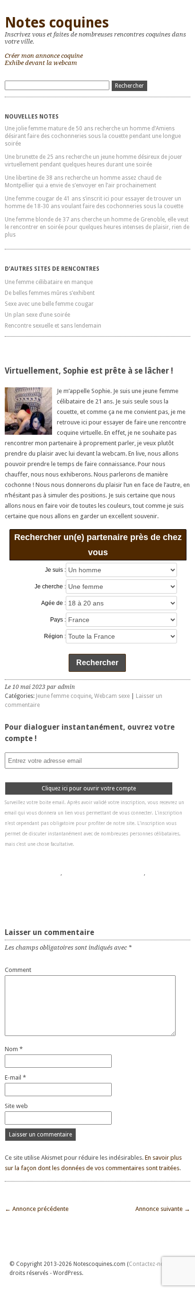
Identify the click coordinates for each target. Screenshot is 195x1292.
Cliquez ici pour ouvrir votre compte (89, 788)
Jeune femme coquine (63, 696)
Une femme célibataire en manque (49, 282)
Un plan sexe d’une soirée (37, 315)
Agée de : (53, 603)
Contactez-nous (149, 1264)
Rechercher (97, 663)
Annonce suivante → (162, 1208)
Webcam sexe (112, 696)
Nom (14, 1049)
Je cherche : (50, 586)
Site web (16, 1105)
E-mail (15, 1077)
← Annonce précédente (37, 1208)
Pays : (58, 619)
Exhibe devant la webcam (41, 62)
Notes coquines (57, 22)
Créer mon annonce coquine (44, 55)
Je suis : (55, 570)
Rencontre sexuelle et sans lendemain (53, 325)
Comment (18, 969)
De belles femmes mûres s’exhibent (50, 293)
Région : (55, 636)
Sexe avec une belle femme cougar (49, 304)
